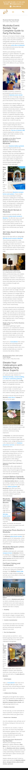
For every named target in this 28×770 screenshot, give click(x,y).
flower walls (20, 571)
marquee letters (7, 553)
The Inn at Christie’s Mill (18, 130)
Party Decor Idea (15, 358)
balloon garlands (12, 486)
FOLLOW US (17, 6)
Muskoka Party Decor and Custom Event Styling (13, 356)
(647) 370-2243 (11, 2)
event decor (11, 397)
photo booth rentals (16, 536)
